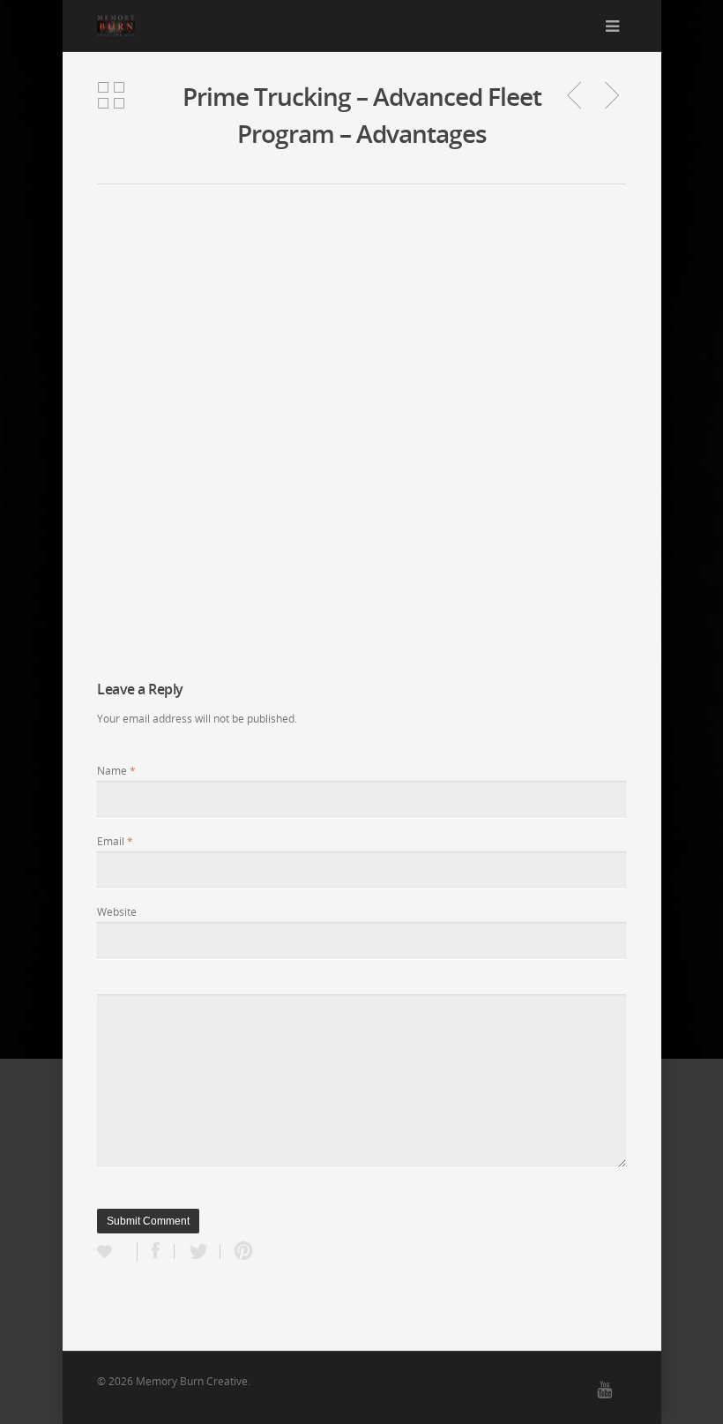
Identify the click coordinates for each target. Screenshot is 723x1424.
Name (116, 770)
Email (115, 841)
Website (117, 911)
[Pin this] (239, 1251)
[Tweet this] (197, 1251)
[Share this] (156, 1251)
